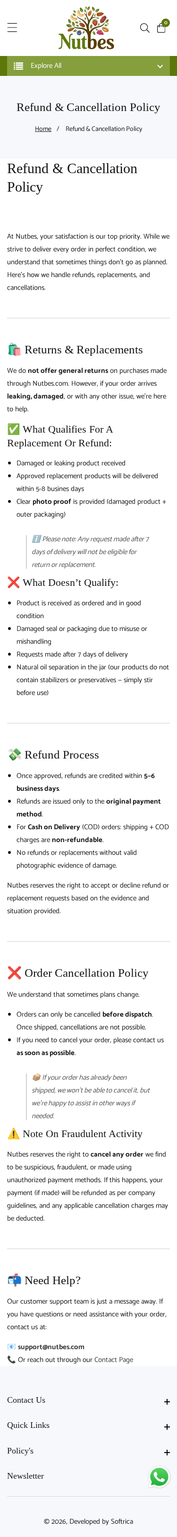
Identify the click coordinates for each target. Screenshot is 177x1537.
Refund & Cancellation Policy (104, 129)
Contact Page (113, 1360)
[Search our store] (146, 28)
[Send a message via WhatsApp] (159, 1477)
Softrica (122, 1521)
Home (43, 129)
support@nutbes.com (51, 1347)
